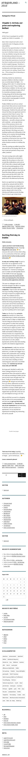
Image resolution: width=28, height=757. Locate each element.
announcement (12, 656)
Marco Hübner (7, 515)
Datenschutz (7, 748)
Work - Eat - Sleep (11, 700)
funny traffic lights (20, 671)
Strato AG (6, 720)
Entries (6, 742)
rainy (23, 689)
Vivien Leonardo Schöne (10, 463)
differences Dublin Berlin (8, 668)
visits (23, 695)
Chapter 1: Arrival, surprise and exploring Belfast (12, 25)
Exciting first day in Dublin (11, 236)
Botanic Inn (5, 662)
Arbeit (5, 637)
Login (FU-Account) (8, 738)
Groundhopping (6, 680)
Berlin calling (6, 615)
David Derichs (7, 505)
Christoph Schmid (8, 503)
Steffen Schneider (8, 224)
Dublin (8, 465)
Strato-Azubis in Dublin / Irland (11, 724)
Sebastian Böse (7, 519)
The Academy (13, 695)
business (22, 662)
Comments (7, 744)
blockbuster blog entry (13, 659)
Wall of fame (5, 697)
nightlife (10, 689)
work (4, 700)
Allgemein (4, 226)
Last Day (6, 617)
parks (15, 689)
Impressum (6, 490)
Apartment (18, 226)
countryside (14, 665)
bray (11, 662)
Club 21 (8, 665)
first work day (6, 671)
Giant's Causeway (14, 674)
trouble (19, 695)
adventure (5, 656)
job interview (6, 686)
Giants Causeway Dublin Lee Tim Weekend (12, 677)
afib (4, 714)
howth (16, 683)
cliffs (4, 665)
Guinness (13, 680)
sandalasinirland (12, 692)
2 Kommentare (19, 228)
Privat (12, 226)
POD (19, 689)
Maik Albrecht (7, 513)
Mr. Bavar (5, 689)
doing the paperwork (8, 621)
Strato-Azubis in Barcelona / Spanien (12, 722)
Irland (21, 683)
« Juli (7, 599)
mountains (19, 686)
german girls (5, 674)
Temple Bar (5, 695)
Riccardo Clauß (7, 517)
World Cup (18, 700)
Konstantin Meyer (8, 509)
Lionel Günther (7, 511)
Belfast (9, 226)
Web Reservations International (17, 697)
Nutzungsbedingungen (9, 746)
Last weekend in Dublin (9, 619)
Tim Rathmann (7, 525)
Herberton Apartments (10, 467)
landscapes (13, 686)
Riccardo (9, 228)
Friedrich (4, 228)
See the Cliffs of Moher (17, 554)
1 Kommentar (21, 467)
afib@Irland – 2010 (10, 4)
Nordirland (6, 718)
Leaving (5, 613)
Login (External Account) (9, 740)
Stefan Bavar (7, 521)
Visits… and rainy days (17, 560)
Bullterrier (15, 662)
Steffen (13, 228)
